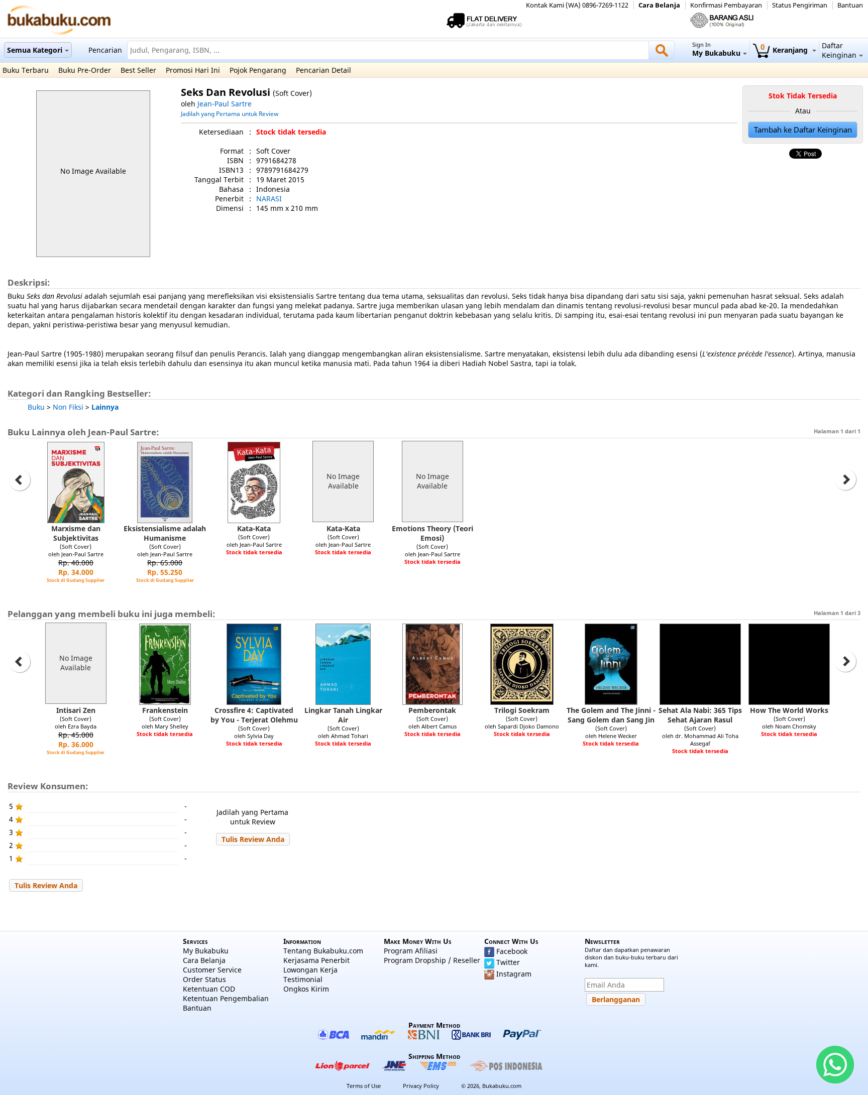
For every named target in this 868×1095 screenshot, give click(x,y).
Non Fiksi (68, 407)
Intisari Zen (75, 710)
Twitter (508, 962)
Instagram (513, 974)
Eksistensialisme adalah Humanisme (165, 533)
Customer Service (212, 970)
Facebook (511, 951)
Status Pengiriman (799, 5)
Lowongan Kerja (310, 970)
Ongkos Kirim (306, 989)
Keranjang (785, 50)
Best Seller (138, 70)
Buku (36, 407)
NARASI (269, 198)
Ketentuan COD (209, 989)
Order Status (204, 979)
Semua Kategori (34, 50)
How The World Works (789, 710)
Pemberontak (432, 710)
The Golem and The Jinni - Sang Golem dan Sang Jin (611, 714)
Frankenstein (165, 710)
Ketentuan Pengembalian (226, 998)
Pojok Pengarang (258, 70)
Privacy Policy (421, 1085)
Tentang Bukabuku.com (323, 950)
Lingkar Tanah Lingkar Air (343, 714)
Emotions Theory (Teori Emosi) (432, 533)
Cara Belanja (659, 5)
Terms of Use (364, 1085)
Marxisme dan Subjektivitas (75, 533)
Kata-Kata (254, 528)
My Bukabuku (206, 950)
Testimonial (302, 979)
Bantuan (850, 5)
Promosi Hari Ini (193, 70)
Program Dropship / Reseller (432, 960)
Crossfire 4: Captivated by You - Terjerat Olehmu (254, 714)
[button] (253, 839)
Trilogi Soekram (522, 710)
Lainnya (105, 407)
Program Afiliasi (411, 950)
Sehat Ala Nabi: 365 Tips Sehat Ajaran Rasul (700, 714)
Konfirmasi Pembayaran (726, 5)
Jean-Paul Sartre (224, 103)
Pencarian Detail (323, 70)
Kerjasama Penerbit (316, 960)
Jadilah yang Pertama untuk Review (229, 113)
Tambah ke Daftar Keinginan (803, 130)
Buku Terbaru (26, 70)
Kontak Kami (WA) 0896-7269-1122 (577, 5)
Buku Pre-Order (84, 70)
